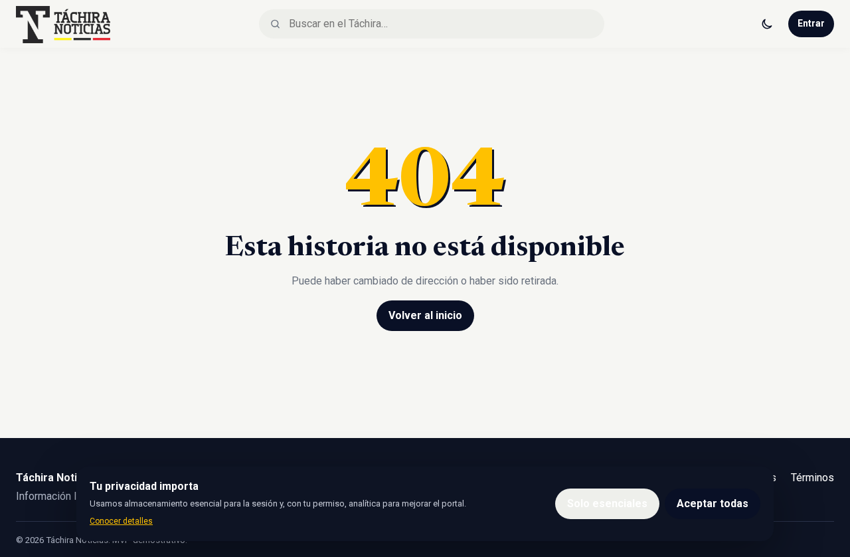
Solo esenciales (607, 503)
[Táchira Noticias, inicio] (63, 24)
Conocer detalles (121, 521)
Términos (812, 477)
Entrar (811, 23)
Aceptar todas (712, 503)
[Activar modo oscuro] (767, 24)
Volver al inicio (425, 315)
